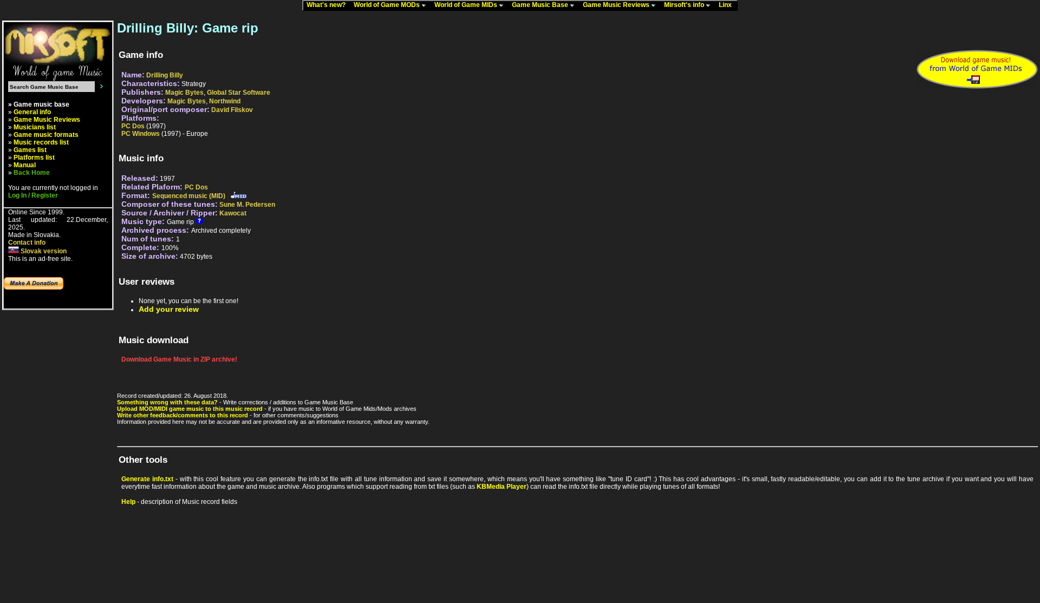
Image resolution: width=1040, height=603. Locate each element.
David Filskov (232, 110)
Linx (728, 5)
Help (128, 502)
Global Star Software (238, 92)
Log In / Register (33, 195)
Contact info (27, 242)
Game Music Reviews (617, 5)
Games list (30, 150)
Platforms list (34, 157)
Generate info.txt (147, 479)
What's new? (328, 5)
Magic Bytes (184, 92)
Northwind (224, 101)
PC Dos (133, 126)
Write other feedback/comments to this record (182, 415)
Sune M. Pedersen (247, 204)
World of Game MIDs (466, 5)
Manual (25, 165)
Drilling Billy (164, 75)
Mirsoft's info (685, 5)
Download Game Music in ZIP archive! (179, 359)
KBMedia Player (501, 486)
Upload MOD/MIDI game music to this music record (190, 408)
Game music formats (46, 135)
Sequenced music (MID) (188, 196)
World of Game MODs (387, 5)
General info (32, 112)
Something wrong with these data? (167, 402)
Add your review (169, 309)
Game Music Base (541, 5)
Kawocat (232, 213)
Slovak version (43, 251)
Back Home (32, 172)
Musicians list (35, 127)
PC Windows (140, 133)
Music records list (41, 142)
